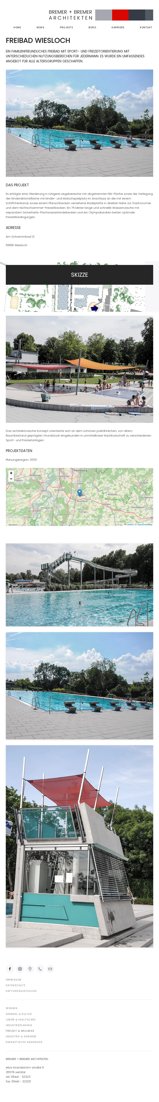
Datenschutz (16, 985)
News (40, 27)
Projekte (66, 27)
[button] (79, 493)
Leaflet (129, 524)
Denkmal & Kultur (19, 1014)
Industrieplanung (19, 1025)
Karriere (118, 27)
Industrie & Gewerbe (21, 1036)
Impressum (14, 979)
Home (17, 27)
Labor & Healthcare (21, 1019)
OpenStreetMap (144, 524)
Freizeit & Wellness (20, 1030)
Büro (92, 27)
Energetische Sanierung (24, 1042)
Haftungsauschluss (21, 991)
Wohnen (11, 1008)
